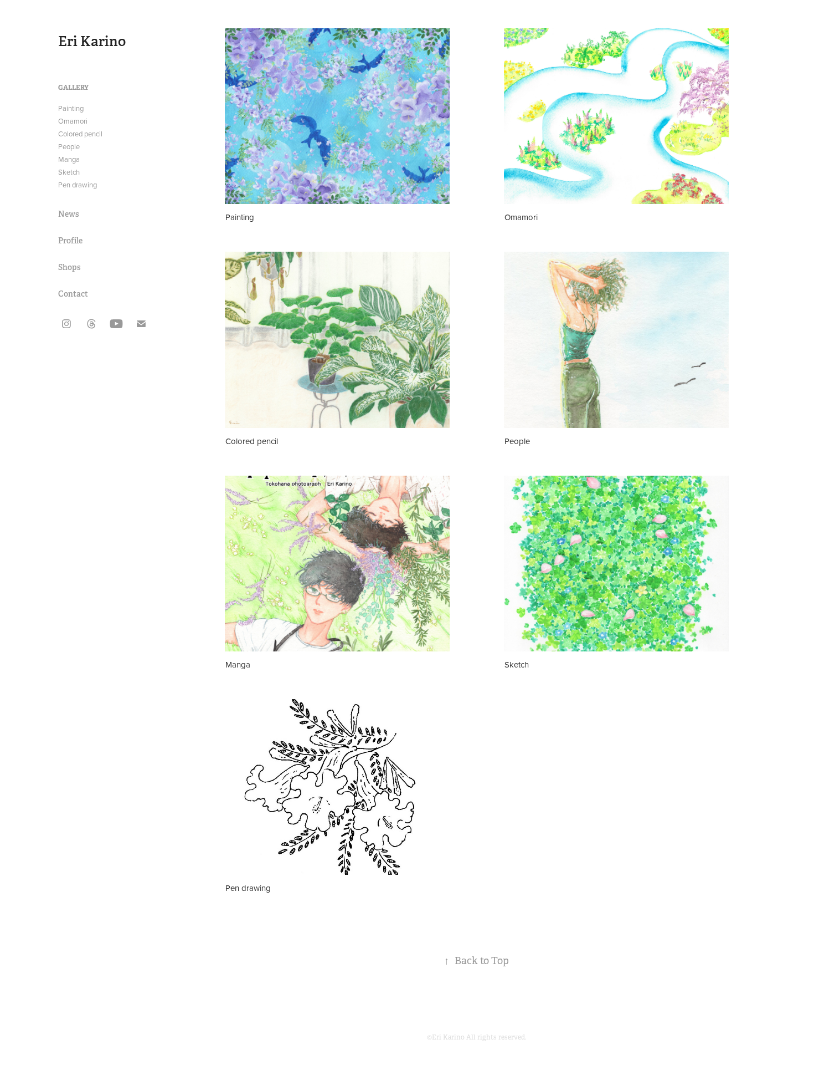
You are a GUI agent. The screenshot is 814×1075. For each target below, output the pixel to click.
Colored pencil (80, 134)
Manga (69, 159)
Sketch (69, 172)
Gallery (73, 87)
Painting (71, 108)
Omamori (72, 121)
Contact (73, 294)
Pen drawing (77, 185)
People (69, 146)
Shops (69, 267)
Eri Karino (92, 41)
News (68, 214)
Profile (70, 241)
